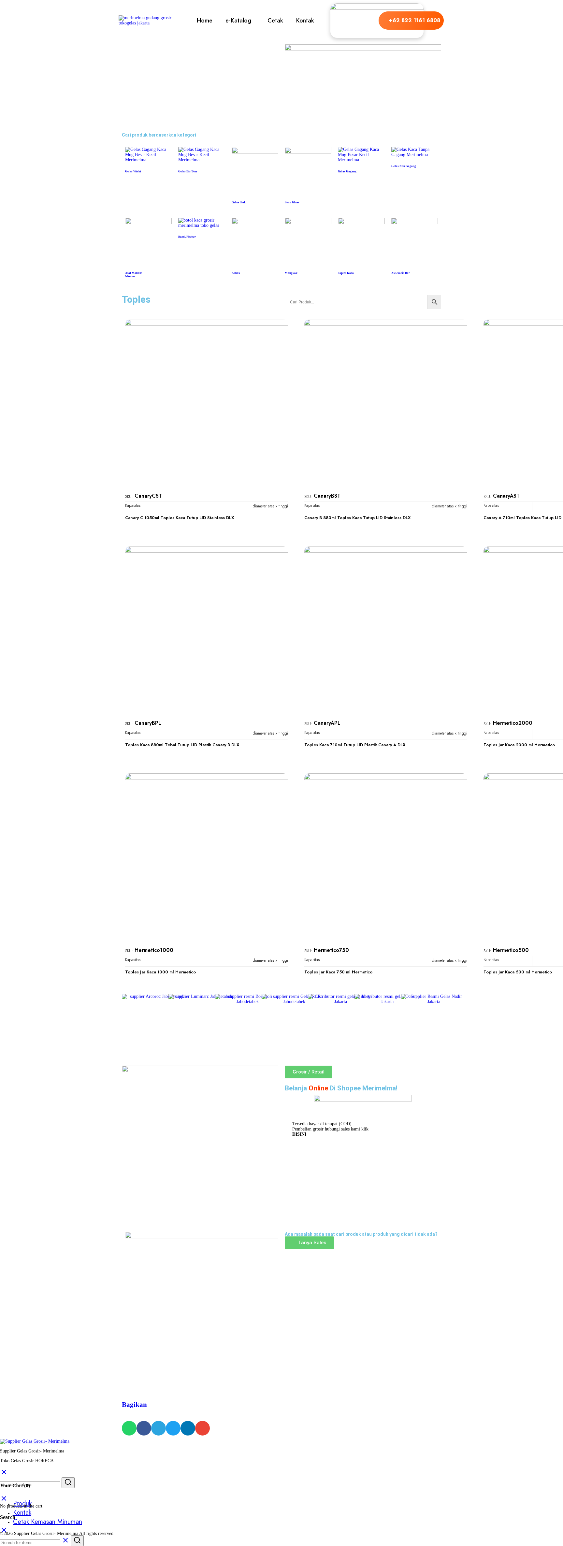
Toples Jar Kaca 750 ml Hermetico (338, 972)
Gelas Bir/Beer (187, 171)
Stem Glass (292, 202)
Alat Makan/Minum (133, 274)
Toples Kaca (346, 273)
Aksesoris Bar (400, 273)
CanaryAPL (327, 723)
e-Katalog (238, 20)
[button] (239, 20)
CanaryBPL (148, 723)
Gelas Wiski (133, 171)
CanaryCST (148, 496)
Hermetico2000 (512, 723)
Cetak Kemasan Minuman (47, 1521)
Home (204, 20)
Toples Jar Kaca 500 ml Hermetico (518, 972)
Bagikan (134, 1404)
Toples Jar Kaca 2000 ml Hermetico (519, 745)
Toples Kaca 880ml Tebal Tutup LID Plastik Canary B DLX (182, 745)
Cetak (275, 20)
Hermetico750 (331, 950)
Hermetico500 (511, 950)
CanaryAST (506, 496)
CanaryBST (327, 496)
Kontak (305, 20)
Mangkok (291, 273)
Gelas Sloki (239, 202)
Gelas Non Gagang (403, 166)
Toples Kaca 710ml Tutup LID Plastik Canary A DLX (354, 745)
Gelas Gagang (347, 171)
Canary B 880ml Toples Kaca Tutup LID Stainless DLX (357, 518)
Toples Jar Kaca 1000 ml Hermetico (160, 972)
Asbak (236, 273)
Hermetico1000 (154, 950)
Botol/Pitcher (187, 237)
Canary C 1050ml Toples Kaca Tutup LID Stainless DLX (179, 518)
